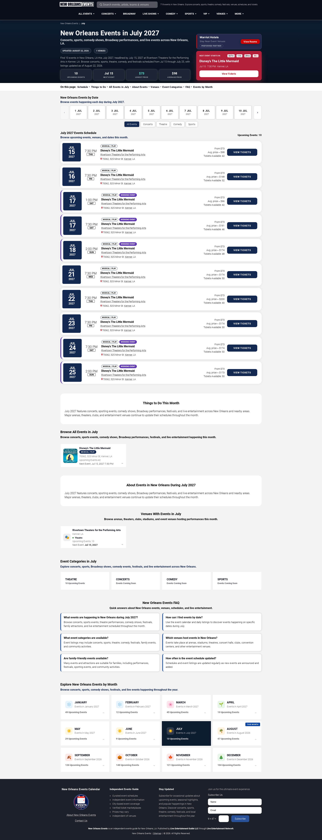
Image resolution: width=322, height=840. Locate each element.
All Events (85, 13)
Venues (221, 13)
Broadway (129, 13)
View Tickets (229, 73)
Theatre (163, 124)
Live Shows (149, 13)
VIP (205, 13)
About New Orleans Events (81, 815)
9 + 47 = (212, 818)
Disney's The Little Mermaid (117, 150)
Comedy (170, 13)
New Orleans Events (69, 23)
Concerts (107, 13)
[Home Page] (77, 4)
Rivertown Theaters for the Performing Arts (122, 154)
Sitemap (157, 833)
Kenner (127, 159)
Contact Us (81, 820)
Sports (189, 13)
